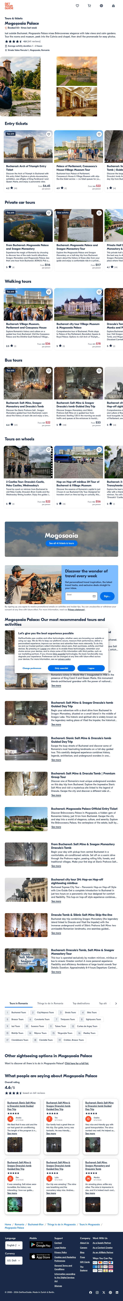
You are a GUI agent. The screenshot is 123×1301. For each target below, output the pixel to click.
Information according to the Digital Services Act (64, 1277)
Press (82, 1257)
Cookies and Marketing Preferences (65, 1259)
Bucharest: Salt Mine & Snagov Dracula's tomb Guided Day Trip (58, 1106)
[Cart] (89, 6)
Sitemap (58, 1286)
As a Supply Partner (102, 1243)
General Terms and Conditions (63, 1267)
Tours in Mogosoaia (90, 1224)
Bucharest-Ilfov (36, 1224)
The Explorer (84, 1269)
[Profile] (113, 6)
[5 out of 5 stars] (22, 1113)
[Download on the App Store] (41, 1257)
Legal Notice (60, 1247)
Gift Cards (85, 1262)
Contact (58, 1243)
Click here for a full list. (77, 1063)
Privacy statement (76, 609)
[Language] (101, 5)
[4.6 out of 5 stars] (14, 41)
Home (8, 1224)
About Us (84, 1243)
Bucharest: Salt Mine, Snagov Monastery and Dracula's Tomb (97, 1165)
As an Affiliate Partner (103, 1252)
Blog (82, 1252)
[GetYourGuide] (9, 6)
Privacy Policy (60, 1252)
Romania (19, 1224)
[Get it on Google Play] (41, 1245)
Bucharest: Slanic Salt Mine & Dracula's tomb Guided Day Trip (21, 1106)
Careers (83, 1247)
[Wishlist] (77, 6)
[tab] (19, 1003)
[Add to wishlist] (48, 134)
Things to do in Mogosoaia (61, 1224)
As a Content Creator (103, 1247)
